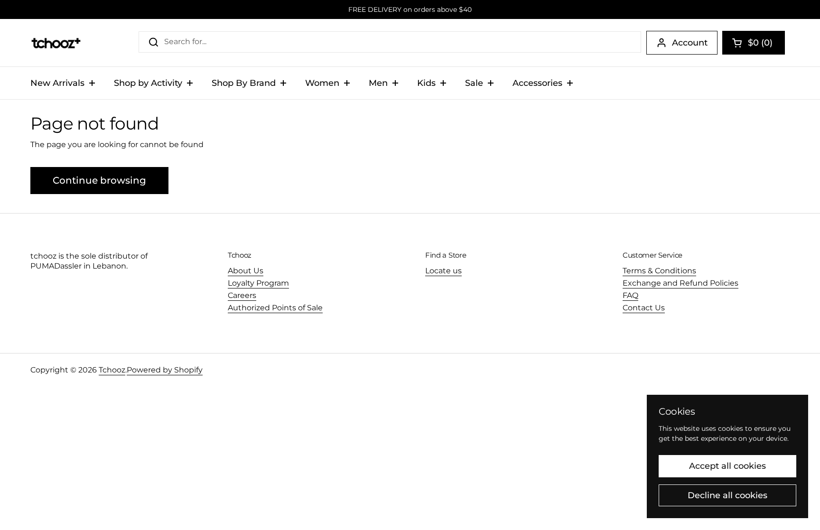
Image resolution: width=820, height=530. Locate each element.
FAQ (630, 295)
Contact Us (644, 307)
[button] (753, 43)
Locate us (443, 270)
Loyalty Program (258, 283)
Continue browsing (99, 180)
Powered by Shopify (165, 369)
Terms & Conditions (659, 270)
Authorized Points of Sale (275, 307)
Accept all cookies (727, 466)
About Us (245, 270)
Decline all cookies (727, 495)
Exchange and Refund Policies (680, 283)
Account (690, 42)
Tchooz (112, 369)
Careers (242, 295)
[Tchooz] (55, 42)
